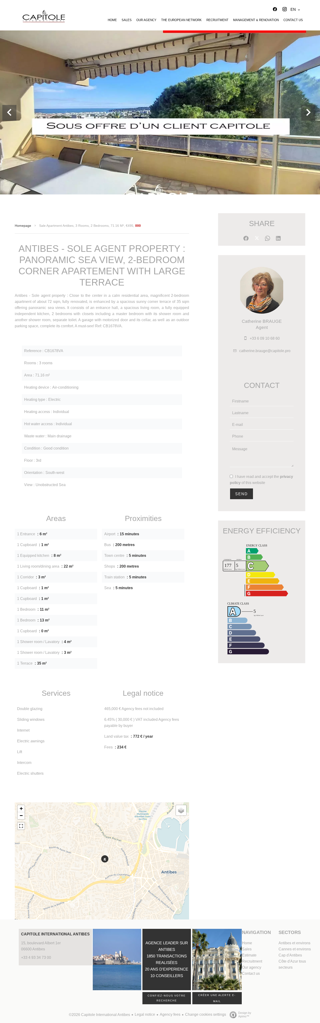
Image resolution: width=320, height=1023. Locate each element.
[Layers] (181, 810)
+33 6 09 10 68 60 (265, 338)
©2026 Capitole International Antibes (99, 1015)
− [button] (21, 815)
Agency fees (170, 1014)
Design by (244, 1014)
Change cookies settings (205, 1014)
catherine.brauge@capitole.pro (264, 351)
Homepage (23, 225)
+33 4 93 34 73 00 (36, 958)
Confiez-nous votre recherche (167, 998)
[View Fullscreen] (21, 826)
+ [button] (21, 808)
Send (241, 494)
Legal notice (145, 1014)
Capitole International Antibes (55, 934)
